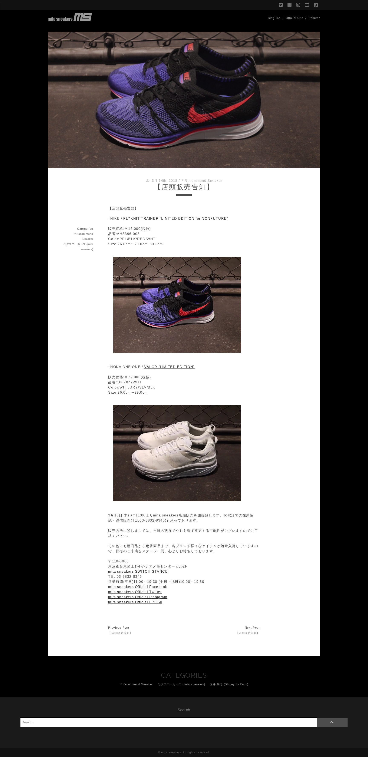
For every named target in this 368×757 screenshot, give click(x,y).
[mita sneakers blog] (70, 19)
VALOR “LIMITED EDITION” (169, 367)
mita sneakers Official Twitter (135, 592)
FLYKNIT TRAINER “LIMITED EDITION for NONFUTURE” (175, 218)
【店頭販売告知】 (120, 633)
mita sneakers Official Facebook (137, 587)
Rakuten (314, 18)
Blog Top (274, 18)
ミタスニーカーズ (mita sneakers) (78, 246)
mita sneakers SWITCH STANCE (138, 571)
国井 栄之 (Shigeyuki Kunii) (229, 684)
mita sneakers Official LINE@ (135, 602)
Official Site (294, 18)
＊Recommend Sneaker (201, 180)
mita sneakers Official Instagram (137, 597)
